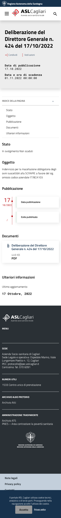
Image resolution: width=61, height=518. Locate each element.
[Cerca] (55, 14)
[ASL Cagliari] (4, 4)
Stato (9, 110)
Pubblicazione (13, 122)
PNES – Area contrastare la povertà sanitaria (27, 424)
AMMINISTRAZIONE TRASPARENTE (20, 415)
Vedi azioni (29, 55)
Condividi (12, 55)
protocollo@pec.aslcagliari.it (23, 364)
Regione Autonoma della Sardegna (24, 4)
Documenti (12, 127)
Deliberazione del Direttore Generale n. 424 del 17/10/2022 (33, 247)
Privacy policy (13, 484)
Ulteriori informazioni (17, 133)
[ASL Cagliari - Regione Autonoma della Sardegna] (19, 317)
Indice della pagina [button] (13, 101)
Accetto (23, 510)
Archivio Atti (9, 402)
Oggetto (10, 116)
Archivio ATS (9, 421)
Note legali (11, 478)
